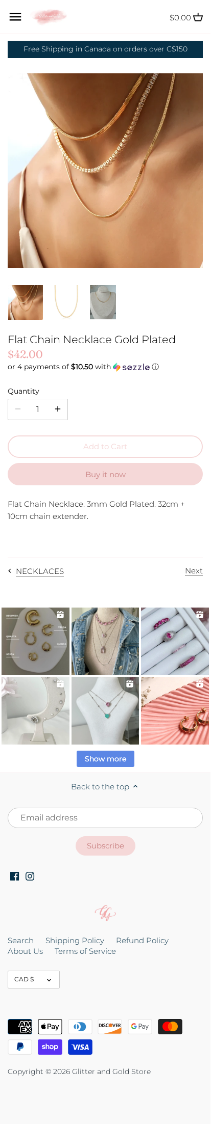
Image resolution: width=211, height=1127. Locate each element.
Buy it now (105, 474)
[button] (105, 367)
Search (21, 940)
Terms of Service (85, 951)
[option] (25, 302)
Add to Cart (105, 446)
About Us (25, 951)
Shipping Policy (74, 940)
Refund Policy (142, 940)
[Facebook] (14, 875)
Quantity (23, 391)
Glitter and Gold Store (111, 1071)
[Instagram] (30, 875)
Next (194, 570)
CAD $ (24, 979)
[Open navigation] (15, 16)
